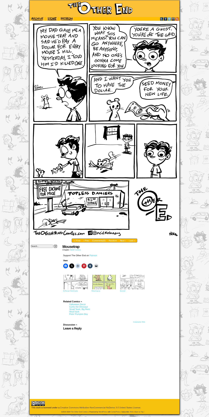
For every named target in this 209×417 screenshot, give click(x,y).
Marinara (95, 291)
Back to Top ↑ (140, 412)
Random (113, 240)
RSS (177, 19)
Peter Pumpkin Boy (78, 314)
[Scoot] (132, 282)
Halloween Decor (77, 304)
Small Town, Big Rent (79, 309)
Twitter (169, 19)
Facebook (166, 19)
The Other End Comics (104, 8)
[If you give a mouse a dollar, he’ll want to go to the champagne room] (104, 236)
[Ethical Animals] (75, 282)
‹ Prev (86, 240)
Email (173, 19)
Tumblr (162, 19)
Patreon (93, 255)
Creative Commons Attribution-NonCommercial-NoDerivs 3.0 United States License (100, 407)
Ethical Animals (70, 291)
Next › (123, 240)
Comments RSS (139, 322)
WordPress (103, 412)
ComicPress (115, 412)
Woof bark (74, 311)
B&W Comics (75, 250)
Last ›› (132, 240)
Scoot (122, 291)
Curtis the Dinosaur (78, 306)
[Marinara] (104, 282)
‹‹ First (77, 240)
